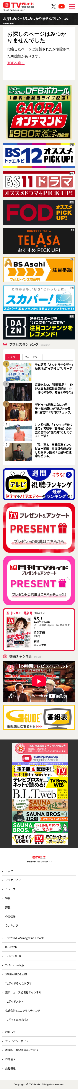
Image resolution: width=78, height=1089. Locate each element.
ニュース (10, 889)
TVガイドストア (14, 1001)
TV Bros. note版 (14, 965)
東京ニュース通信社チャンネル (23, 992)
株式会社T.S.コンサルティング (22, 1010)
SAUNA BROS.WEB (16, 974)
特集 (7, 898)
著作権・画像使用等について (22, 1050)
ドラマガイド (13, 880)
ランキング (11, 925)
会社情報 (10, 1068)
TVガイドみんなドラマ (18, 983)
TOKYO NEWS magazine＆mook (24, 938)
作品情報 (10, 916)
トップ (9, 871)
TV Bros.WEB (13, 956)
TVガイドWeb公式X (16, 1020)
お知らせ (10, 1032)
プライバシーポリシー (18, 1041)
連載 (7, 907)
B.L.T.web (11, 947)
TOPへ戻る (16, 62)
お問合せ (10, 1059)
